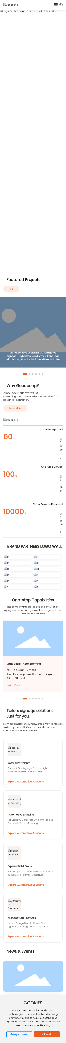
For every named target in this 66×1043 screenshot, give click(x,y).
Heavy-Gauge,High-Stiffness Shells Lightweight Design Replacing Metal (28, 924)
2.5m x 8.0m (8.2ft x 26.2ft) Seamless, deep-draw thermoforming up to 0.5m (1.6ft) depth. (31, 673)
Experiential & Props (20, 865)
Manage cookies (19, 1034)
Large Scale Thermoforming (24, 663)
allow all (47, 1034)
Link (33, 332)
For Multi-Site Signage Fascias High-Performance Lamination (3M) (28, 769)
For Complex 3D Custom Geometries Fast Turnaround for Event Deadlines (31, 872)
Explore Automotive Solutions (26, 780)
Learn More (13, 684)
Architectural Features (22, 917)
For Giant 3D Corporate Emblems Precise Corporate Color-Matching (30, 820)
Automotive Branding (21, 813)
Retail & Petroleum (19, 762)
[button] (25, 374)
